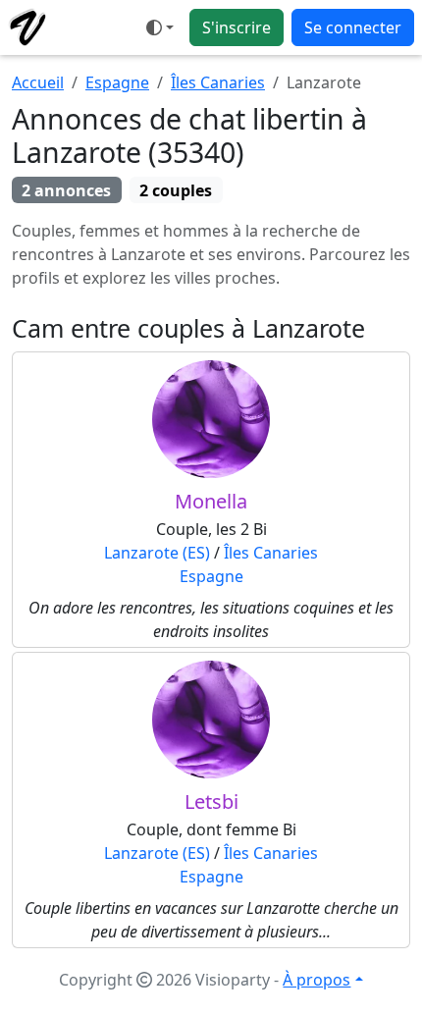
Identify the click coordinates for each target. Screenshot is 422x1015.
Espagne (117, 82)
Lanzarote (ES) (157, 552)
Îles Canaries (218, 82)
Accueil (38, 82)
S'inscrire (236, 27)
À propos (316, 979)
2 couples (175, 190)
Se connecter (352, 27)
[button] (160, 27)
